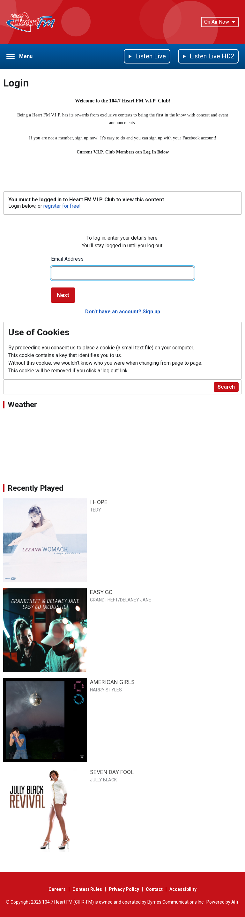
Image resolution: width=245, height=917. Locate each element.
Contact (154, 889)
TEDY (95, 509)
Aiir (235, 902)
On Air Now (216, 22)
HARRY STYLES (106, 689)
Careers (57, 889)
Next (63, 295)
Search (226, 387)
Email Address (67, 259)
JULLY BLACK (103, 779)
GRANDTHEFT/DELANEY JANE (120, 599)
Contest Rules (87, 889)
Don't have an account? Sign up (122, 312)
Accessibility (183, 889)
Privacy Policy (124, 889)
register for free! (62, 206)
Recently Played (35, 488)
